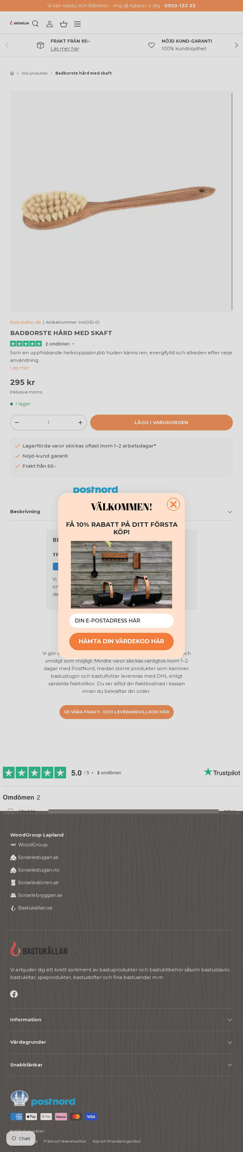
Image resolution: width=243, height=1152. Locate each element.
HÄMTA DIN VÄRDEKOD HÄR (121, 641)
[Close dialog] (173, 504)
